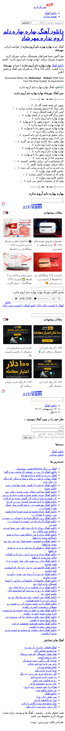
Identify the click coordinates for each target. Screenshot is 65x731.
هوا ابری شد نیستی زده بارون (40, 686)
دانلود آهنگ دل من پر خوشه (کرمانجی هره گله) (30, 471)
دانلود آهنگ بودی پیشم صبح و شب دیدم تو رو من (29, 495)
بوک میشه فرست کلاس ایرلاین (39, 703)
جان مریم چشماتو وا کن (43, 683)
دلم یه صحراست (47, 657)
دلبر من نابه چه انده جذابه (42, 663)
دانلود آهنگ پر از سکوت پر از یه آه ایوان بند (33, 587)
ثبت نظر (28, 437)
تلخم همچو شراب (47, 667)
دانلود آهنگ (51, 13)
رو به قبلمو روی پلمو (45, 680)
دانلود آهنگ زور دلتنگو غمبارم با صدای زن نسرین (29, 518)
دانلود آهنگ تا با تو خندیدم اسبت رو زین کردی (31, 501)
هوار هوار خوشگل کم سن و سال (38, 653)
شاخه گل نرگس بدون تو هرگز (40, 660)
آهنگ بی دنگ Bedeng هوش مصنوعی (36, 468)
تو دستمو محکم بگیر (45, 650)
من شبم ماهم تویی (46, 690)
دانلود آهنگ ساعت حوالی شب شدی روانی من (31, 491)
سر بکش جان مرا (47, 696)
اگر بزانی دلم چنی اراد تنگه (41, 706)
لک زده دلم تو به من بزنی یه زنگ (38, 673)
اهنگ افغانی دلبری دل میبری (40, 647)
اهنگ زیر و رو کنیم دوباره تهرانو (39, 475)
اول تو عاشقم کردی (45, 700)
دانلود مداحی (56, 454)
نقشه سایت (50, 16)
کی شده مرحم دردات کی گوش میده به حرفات (30, 498)
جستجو (26, 22)
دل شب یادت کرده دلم (44, 677)
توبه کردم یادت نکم (46, 670)
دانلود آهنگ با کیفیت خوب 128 (19, 305)
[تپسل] (3, 204)
